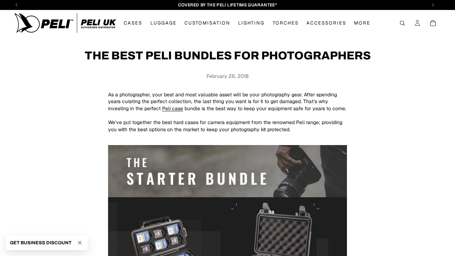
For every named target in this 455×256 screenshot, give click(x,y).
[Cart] (433, 23)
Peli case (172, 108)
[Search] (402, 23)
